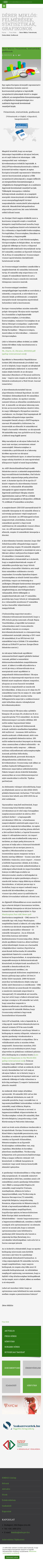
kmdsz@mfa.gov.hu (20, 1532)
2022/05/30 (8, 55)
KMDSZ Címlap (9, 1477)
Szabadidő (6, 1506)
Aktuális (10, 1331)
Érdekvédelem (9, 1500)
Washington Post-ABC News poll (16, 914)
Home (4, 32)
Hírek (4, 1494)
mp (16, 55)
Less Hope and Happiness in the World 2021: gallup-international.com (20, 1058)
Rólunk (5, 1483)
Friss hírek (12, 32)
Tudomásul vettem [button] (12, 1557)
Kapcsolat (6, 1511)
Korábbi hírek (12, 1347)
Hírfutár (10, 1341)
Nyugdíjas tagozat (15, 1352)
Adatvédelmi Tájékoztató (13, 1539)
